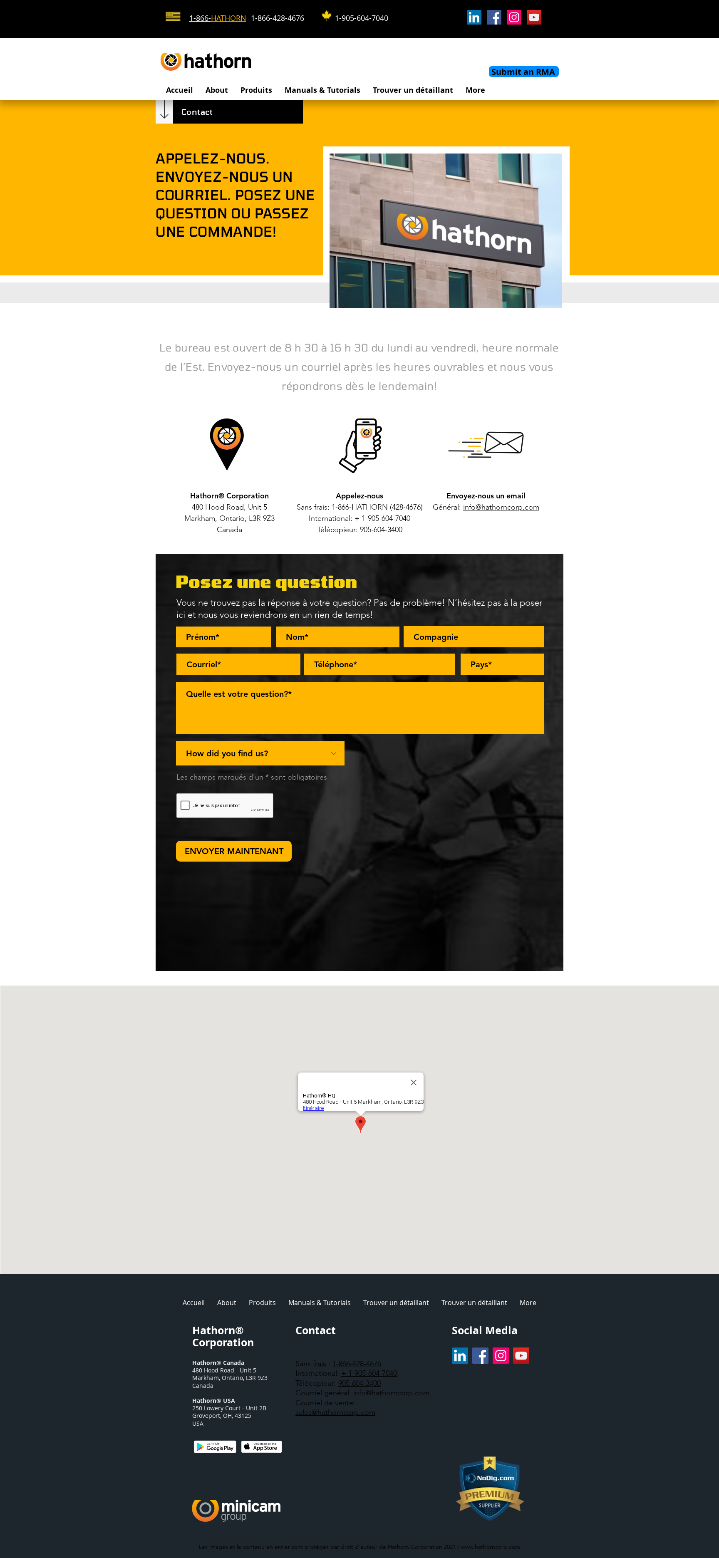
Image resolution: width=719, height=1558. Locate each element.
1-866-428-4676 (356, 1363)
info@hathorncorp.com (391, 1392)
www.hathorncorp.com (490, 1547)
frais (319, 1363)
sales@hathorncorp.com (335, 1412)
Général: (447, 507)
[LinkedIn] (474, 17)
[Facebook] (494, 17)
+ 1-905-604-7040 (369, 1373)
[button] (216, 90)
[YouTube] (534, 17)
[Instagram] (514, 17)
